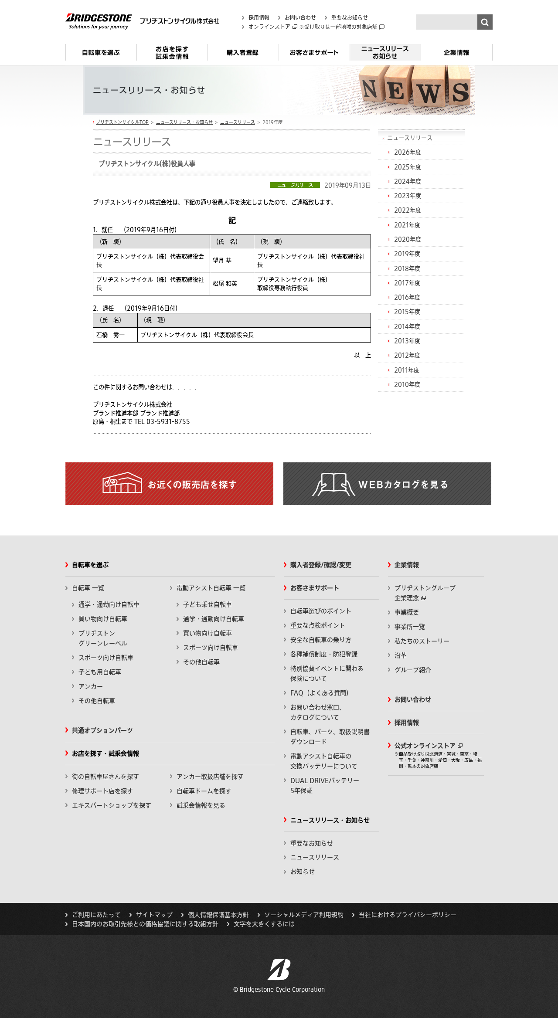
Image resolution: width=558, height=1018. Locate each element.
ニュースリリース (237, 122)
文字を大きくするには (264, 924)
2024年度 (407, 181)
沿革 (401, 655)
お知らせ (302, 872)
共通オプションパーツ (102, 730)
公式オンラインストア (425, 746)
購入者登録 (243, 56)
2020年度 (407, 239)
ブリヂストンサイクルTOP (122, 122)
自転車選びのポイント (320, 611)
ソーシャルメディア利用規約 (304, 915)
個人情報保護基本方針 (218, 915)
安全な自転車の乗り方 (320, 640)
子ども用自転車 (99, 672)
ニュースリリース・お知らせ (385, 56)
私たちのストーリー (422, 641)
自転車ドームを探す (204, 791)
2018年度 (407, 268)
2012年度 (407, 355)
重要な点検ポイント (317, 625)
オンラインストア (269, 26)
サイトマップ (154, 915)
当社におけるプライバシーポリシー (407, 915)
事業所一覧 (410, 627)
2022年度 (407, 210)
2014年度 (407, 326)
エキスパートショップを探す (111, 805)
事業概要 (407, 612)
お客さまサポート (314, 56)
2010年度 (407, 384)
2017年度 (407, 283)
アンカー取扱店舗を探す (210, 777)
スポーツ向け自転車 (105, 658)
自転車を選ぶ (100, 56)
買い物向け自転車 (102, 619)
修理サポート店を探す (102, 791)
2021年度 (407, 225)
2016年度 (407, 297)
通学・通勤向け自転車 (109, 604)
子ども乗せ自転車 (207, 604)
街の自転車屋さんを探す (105, 777)
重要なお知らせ (349, 17)
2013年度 (407, 341)
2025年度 (407, 167)
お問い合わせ (300, 17)
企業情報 (457, 56)
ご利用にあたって (96, 915)
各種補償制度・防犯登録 (323, 654)
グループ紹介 (413, 670)
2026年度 (407, 152)
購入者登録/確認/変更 (320, 565)
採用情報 (258, 17)
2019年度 (407, 254)
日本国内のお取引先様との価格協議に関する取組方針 (145, 924)
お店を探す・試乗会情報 (172, 56)
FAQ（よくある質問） (321, 693)
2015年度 (407, 312)
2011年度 (406, 370)
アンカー (90, 686)
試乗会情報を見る (201, 805)
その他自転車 (96, 701)
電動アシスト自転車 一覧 (211, 588)
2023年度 (407, 196)
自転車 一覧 (88, 588)
